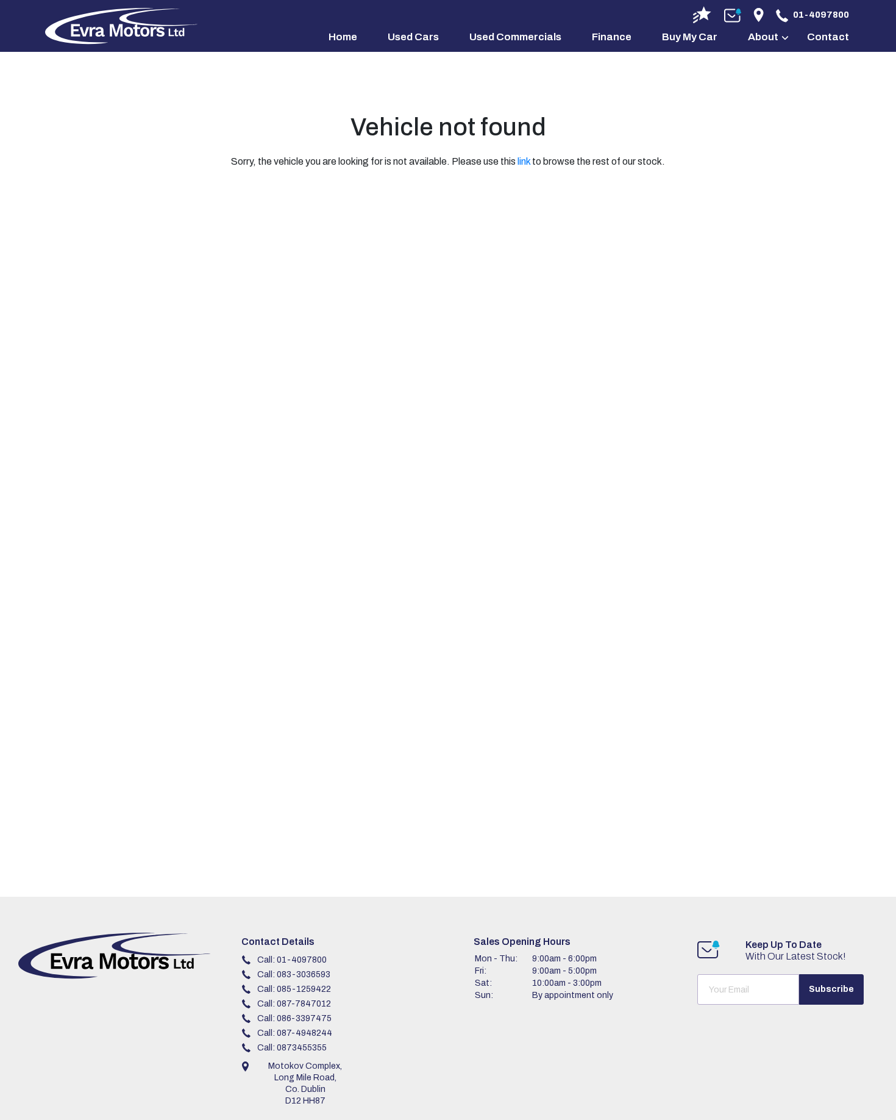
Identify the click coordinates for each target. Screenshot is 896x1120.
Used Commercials (515, 37)
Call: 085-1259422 (294, 989)
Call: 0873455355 (292, 1047)
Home (343, 37)
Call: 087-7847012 (294, 1003)
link (523, 161)
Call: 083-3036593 (293, 974)
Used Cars (413, 37)
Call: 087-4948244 (294, 1033)
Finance (611, 37)
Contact (828, 37)
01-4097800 (821, 15)
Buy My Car (689, 37)
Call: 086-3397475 (294, 1018)
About (763, 37)
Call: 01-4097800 (292, 959)
